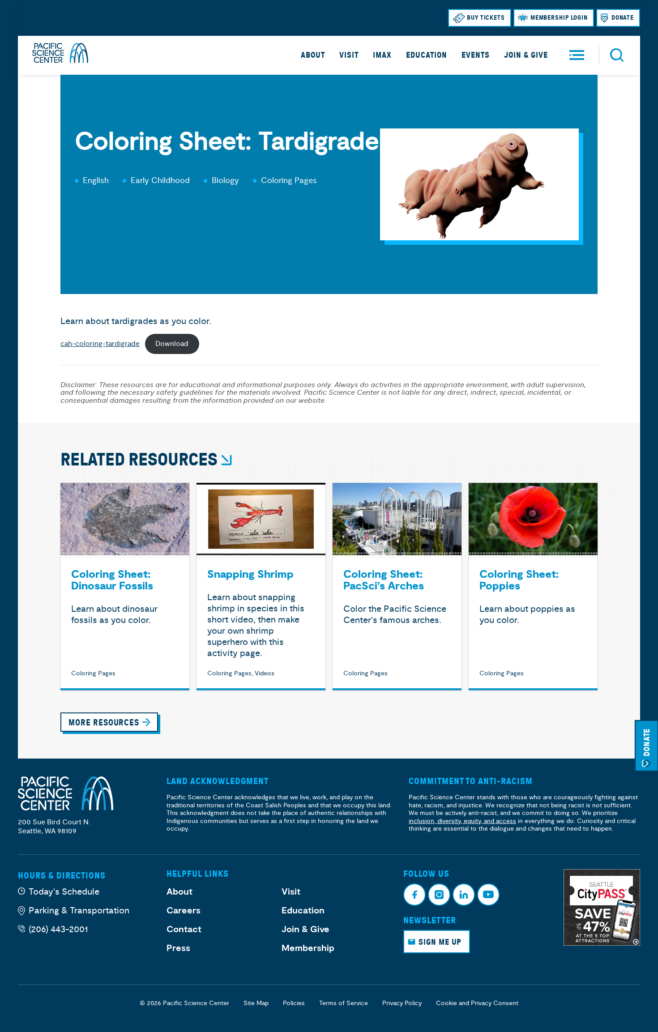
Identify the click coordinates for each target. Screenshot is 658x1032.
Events (475, 55)
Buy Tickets (486, 17)
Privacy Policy (402, 1003)
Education (426, 55)
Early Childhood (160, 180)
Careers (184, 911)
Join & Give (526, 55)
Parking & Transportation (79, 910)
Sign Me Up (440, 942)
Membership (308, 948)
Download (171, 343)
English (96, 180)
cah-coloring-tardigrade (100, 343)
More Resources (103, 722)
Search (617, 55)
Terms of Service (343, 1003)
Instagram (439, 894)
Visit (349, 55)
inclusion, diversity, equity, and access (462, 821)
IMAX (382, 55)
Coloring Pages (289, 180)
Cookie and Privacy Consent (477, 1003)
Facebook (414, 894)
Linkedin (464, 894)
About (313, 55)
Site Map (256, 1003)
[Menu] (576, 55)
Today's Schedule (64, 891)
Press (178, 948)
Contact (184, 929)
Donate (622, 17)
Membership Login (559, 17)
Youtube (488, 894)
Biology (225, 180)
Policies (294, 1003)
